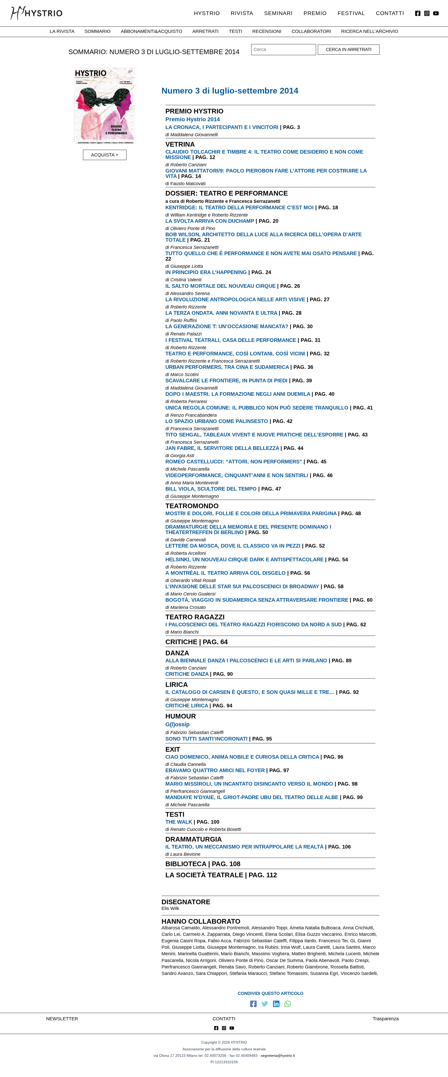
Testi (235, 31)
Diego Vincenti (248, 934)
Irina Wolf (290, 947)
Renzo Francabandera (193, 415)
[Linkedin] (276, 1004)
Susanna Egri (324, 973)
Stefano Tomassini (288, 973)
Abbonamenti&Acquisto (151, 31)
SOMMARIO (97, 31)
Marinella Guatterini (198, 953)
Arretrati (205, 31)
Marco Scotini (184, 374)
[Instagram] (427, 13)
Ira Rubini (268, 947)
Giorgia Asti (182, 455)
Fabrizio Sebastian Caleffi (196, 732)
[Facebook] (418, 13)
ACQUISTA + (104, 154)
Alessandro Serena (190, 293)
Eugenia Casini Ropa (183, 940)
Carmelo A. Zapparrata (206, 934)
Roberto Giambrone (307, 967)
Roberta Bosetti (225, 829)
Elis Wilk (170, 908)
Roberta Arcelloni (188, 553)
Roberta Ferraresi (188, 401)
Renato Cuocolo (187, 829)
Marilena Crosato (188, 607)
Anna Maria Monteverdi (194, 482)
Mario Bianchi (184, 632)
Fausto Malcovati (188, 183)
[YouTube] (436, 13)
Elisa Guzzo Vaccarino (318, 934)
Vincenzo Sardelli (359, 973)
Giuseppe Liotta (186, 266)
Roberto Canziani (188, 164)
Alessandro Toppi (269, 927)
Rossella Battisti (347, 967)
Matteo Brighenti (309, 953)
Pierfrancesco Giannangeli (197, 791)
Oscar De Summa (284, 960)
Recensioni (266, 31)
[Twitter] (265, 1004)
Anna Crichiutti (358, 927)
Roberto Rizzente (205, 201)
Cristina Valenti (185, 279)
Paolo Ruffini (183, 320)
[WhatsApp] (287, 1004)
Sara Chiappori (211, 973)
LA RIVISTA (62, 31)
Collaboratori (311, 31)
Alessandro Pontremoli (225, 927)
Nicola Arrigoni (201, 960)
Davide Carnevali (188, 539)
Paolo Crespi (355, 960)
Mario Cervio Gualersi (192, 594)
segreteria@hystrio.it (278, 1055)
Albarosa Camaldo (181, 927)
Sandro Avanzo (177, 973)
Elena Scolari (279, 934)
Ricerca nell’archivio (369, 31)
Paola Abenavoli (322, 960)
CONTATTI (224, 1018)
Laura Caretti (316, 947)
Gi (352, 940)
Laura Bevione (185, 854)
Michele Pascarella (189, 469)
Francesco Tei (333, 940)
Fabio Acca (219, 940)
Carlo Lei (171, 934)
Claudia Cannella (188, 764)
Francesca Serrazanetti (254, 201)
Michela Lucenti (344, 953)
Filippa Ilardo (302, 940)
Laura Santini (346, 947)
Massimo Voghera (270, 953)
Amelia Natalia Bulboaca (315, 927)
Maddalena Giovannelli (194, 134)
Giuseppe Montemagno (194, 496)
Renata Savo (232, 967)
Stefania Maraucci (248, 973)
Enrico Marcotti (360, 934)
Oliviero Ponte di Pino (192, 228)
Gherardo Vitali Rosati (193, 580)
